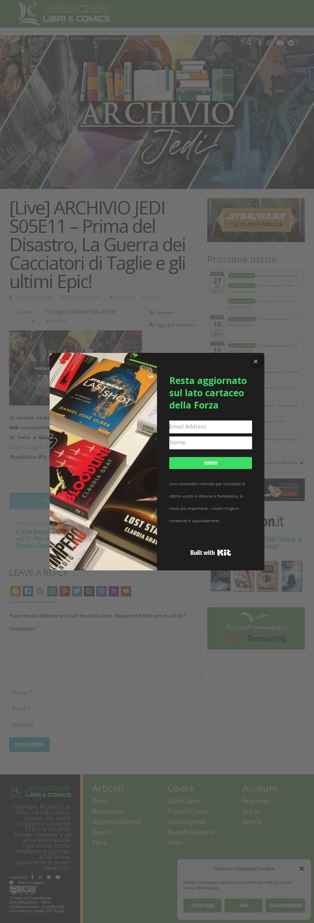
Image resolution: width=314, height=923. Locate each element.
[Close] (256, 361)
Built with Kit (210, 552)
